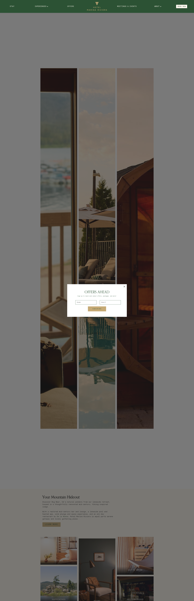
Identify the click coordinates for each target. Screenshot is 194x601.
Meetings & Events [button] (127, 6)
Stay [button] (12, 6)
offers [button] (70, 6)
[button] (124, 286)
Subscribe (96, 309)
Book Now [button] (182, 6)
